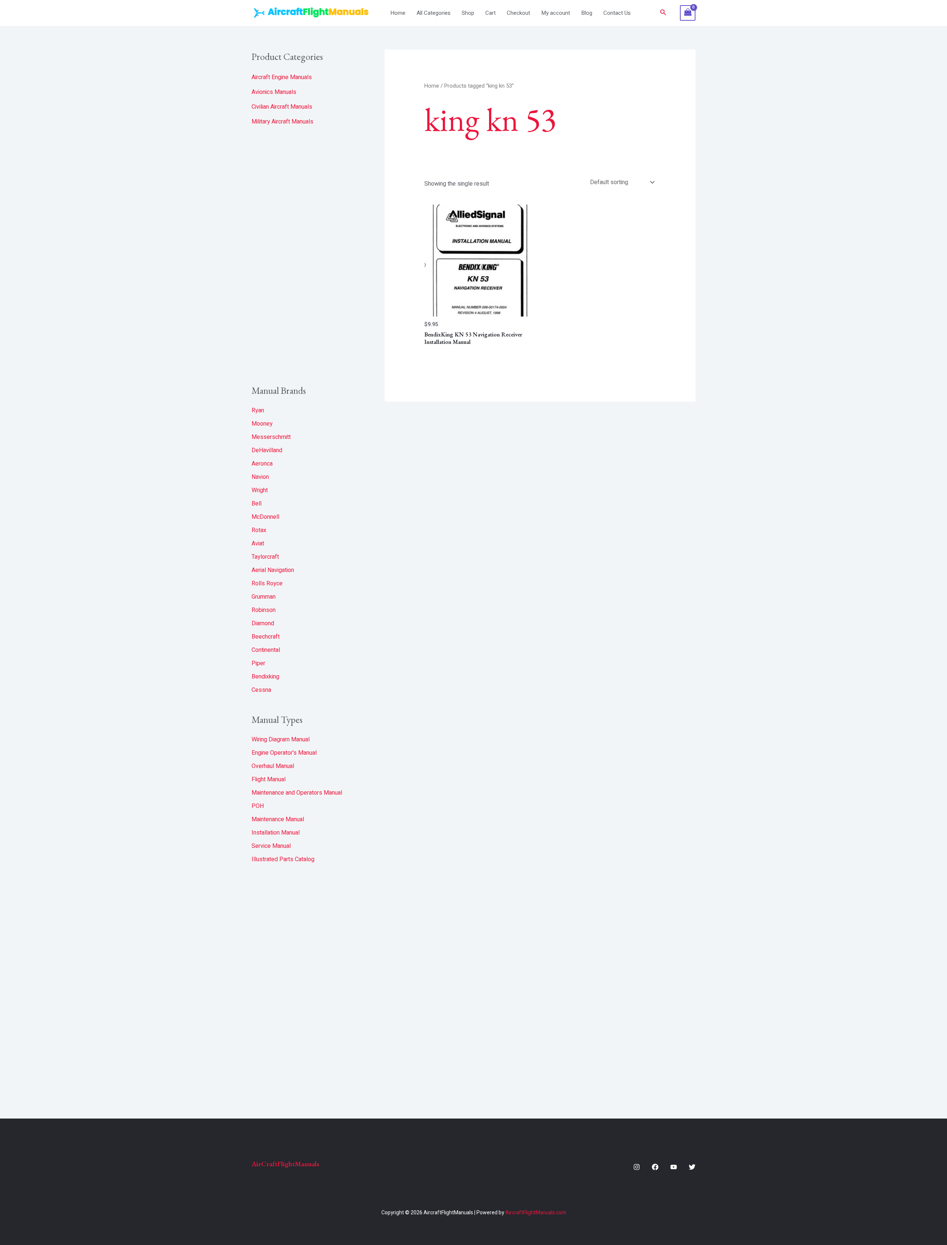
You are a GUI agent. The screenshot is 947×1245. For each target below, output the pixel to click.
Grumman (264, 596)
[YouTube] (673, 1167)
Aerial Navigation (273, 570)
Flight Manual (269, 779)
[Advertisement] (307, 256)
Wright (260, 490)
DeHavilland (267, 450)
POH (258, 806)
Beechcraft (266, 636)
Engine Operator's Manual (284, 752)
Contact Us (617, 13)
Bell (257, 503)
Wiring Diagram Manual (281, 739)
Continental (266, 650)
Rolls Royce (267, 583)
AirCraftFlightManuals (285, 1163)
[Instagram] (636, 1167)
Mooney (262, 423)
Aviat (258, 543)
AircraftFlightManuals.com (535, 1213)
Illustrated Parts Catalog (283, 859)
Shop (468, 13)
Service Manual (271, 846)
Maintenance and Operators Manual (297, 792)
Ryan (258, 410)
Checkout (518, 13)
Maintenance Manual (278, 819)
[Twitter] (692, 1167)
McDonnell (265, 516)
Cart (490, 13)
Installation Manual (276, 832)
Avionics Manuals (274, 92)
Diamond (263, 623)
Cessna (261, 690)
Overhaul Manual (273, 766)
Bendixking (265, 676)
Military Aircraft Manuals (282, 121)
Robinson (264, 610)
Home (397, 13)
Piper (258, 663)
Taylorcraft (265, 556)
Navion (260, 477)
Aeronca (262, 463)
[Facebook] (655, 1167)
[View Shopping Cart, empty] (687, 13)
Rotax (259, 530)
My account (555, 13)
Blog (586, 13)
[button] (663, 13)
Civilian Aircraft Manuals (282, 106)
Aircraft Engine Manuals (282, 77)
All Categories (434, 13)
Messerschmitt (271, 437)
